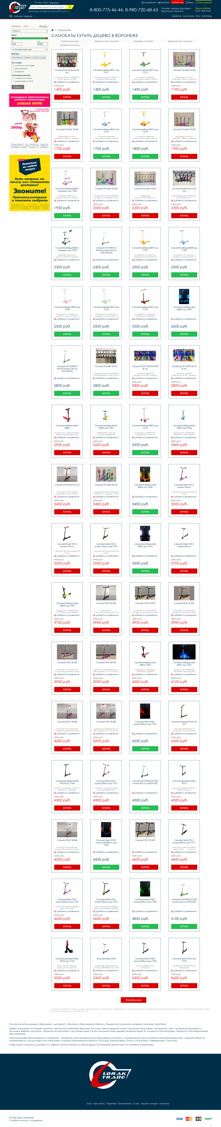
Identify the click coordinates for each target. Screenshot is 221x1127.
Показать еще (133, 1000)
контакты (207, 16)
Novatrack (17, 57)
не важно (19, 72)
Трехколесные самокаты (107, 41)
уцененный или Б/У (24, 81)
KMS (35, 57)
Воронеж (54, 3)
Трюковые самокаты (143, 41)
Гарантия (176, 16)
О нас (136, 1103)
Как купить (188, 16)
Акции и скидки (149, 1103)
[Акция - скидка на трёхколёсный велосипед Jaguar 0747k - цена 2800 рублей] (29, 122)
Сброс (18, 87)
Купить (67, 97)
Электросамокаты (70, 41)
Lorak (42, 57)
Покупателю (124, 1103)
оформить (177, 2)
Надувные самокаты (70, 45)
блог (198, 16)
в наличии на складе (24, 65)
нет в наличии (21, 68)
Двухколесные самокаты (180, 41)
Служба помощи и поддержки (26, 1120)
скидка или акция (23, 78)
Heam (28, 57)
